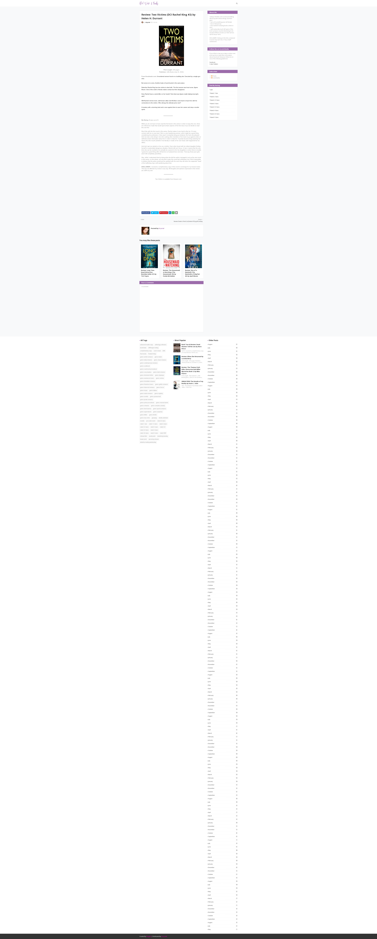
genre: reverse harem (162, 402)
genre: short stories (145, 409)
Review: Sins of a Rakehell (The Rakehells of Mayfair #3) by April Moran (192, 273)
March (222, 361)
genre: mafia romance (146, 393)
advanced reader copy (146, 345)
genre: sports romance (159, 409)
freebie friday (152, 354)
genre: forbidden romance (147, 381)
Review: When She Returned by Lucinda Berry (192, 357)
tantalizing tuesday (162, 436)
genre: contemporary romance (148, 363)
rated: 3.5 (162, 427)
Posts (214, 76)
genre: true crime (145, 418)
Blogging (148, 936)
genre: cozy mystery (145, 372)
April (222, 358)
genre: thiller (143, 415)
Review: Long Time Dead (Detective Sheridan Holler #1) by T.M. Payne (148, 273)
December (222, 372)
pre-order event (150, 421)
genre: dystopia (159, 375)
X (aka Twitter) (214, 64)
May (222, 355)
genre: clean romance (160, 360)
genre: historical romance (147, 387)
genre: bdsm (158, 357)
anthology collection (160, 345)
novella (142, 421)
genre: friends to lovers (146, 384)
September (222, 382)
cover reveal (157, 351)
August (222, 344)
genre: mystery (159, 393)
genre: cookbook (145, 366)
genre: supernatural (145, 412)
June (222, 351)
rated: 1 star (214, 93)
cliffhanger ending (153, 348)
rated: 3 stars (214, 103)
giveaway (154, 418)
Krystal (148, 22)
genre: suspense (157, 412)
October (222, 379)
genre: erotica (160, 378)
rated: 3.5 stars (215, 107)
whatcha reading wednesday (148, 442)
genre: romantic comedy (158, 405)
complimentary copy (146, 351)
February (222, 365)
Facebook (212, 62)
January (222, 368)
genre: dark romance (159, 372)
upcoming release (154, 439)
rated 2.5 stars (161, 421)
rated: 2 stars (214, 97)
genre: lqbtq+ (153, 390)
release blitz (143, 436)
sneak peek (152, 436)
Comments (216, 78)
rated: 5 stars (214, 117)
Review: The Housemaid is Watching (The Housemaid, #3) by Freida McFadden (171, 273)
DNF (211, 90)
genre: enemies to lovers (147, 378)
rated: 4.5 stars (215, 114)
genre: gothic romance (161, 384)
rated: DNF (163, 433)
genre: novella (144, 396)
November (222, 375)
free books (143, 354)
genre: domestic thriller (146, 375)
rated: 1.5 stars (153, 424)
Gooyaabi (164, 936)
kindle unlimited (163, 418)
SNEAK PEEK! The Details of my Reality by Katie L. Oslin (192, 382)
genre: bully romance (146, 360)
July (222, 348)
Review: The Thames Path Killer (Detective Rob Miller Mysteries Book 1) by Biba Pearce (191, 370)
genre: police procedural (147, 402)
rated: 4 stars (214, 110)
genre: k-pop (143, 390)
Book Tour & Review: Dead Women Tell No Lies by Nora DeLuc (191, 347)
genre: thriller (153, 415)
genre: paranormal (155, 396)
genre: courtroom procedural (148, 369)
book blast (143, 348)
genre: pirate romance (146, 399)
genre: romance (144, 405)
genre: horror (160, 387)
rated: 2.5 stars (215, 100)
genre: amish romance (146, 357)
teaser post (143, 439)
